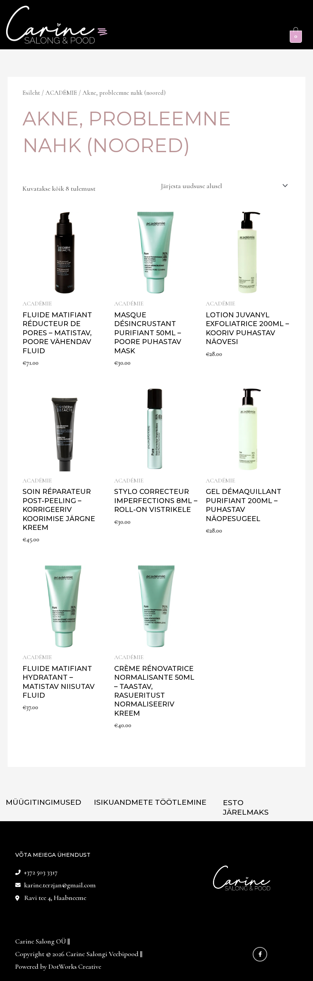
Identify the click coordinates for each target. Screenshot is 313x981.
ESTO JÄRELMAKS (246, 807)
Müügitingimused (43, 802)
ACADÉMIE (61, 93)
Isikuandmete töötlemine (150, 802)
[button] (102, 32)
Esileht (31, 93)
